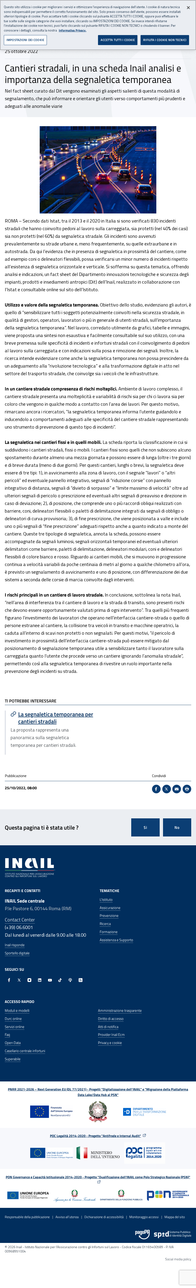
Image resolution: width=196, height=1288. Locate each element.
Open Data (13, 1042)
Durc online (13, 1018)
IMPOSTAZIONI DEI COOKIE (25, 39)
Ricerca (105, 923)
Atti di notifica (108, 1026)
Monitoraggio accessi (144, 1216)
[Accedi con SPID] (172, 1234)
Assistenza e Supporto (116, 940)
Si (145, 827)
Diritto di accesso (111, 1018)
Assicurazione (110, 907)
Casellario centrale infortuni (25, 1051)
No (177, 827)
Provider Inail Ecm (111, 1034)
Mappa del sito (174, 1216)
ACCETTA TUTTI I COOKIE (118, 39)
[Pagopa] (142, 1234)
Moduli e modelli (17, 1010)
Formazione (109, 932)
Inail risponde (15, 945)
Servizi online (14, 1026)
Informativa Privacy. (72, 30)
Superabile (13, 1059)
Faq (7, 1034)
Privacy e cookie (110, 1042)
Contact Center (20, 919)
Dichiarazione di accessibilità (104, 1216)
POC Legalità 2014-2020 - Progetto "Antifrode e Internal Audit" (95, 1135)
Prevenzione (109, 915)
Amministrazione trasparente (120, 1010)
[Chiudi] (188, 7)
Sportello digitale (17, 953)
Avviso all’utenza (67, 1216)
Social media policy (178, 1259)
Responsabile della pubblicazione (27, 1216)
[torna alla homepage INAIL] (30, 867)
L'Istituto (106, 899)
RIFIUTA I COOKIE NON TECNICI (164, 39)
